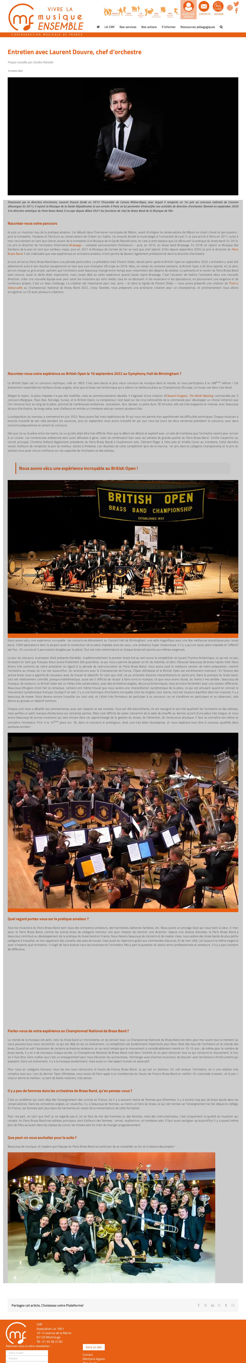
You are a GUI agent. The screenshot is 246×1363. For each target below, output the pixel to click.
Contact (88, 1354)
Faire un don (94, 1347)
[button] (221, 27)
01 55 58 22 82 (52, 1341)
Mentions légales (94, 1359)
